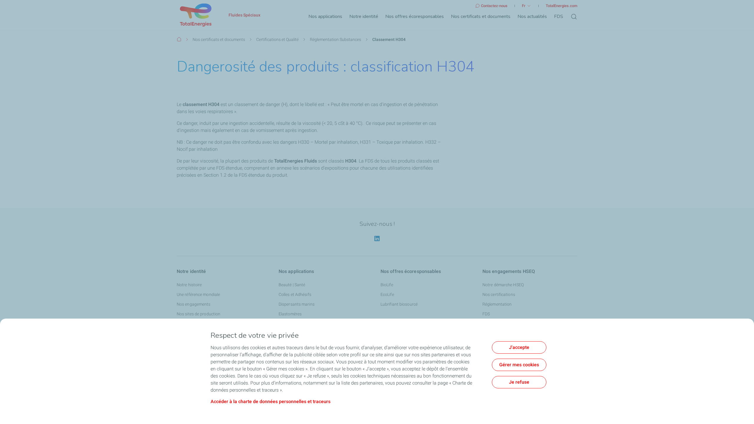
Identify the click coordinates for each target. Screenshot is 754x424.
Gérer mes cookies (519, 364)
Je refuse (519, 382)
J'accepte (519, 347)
